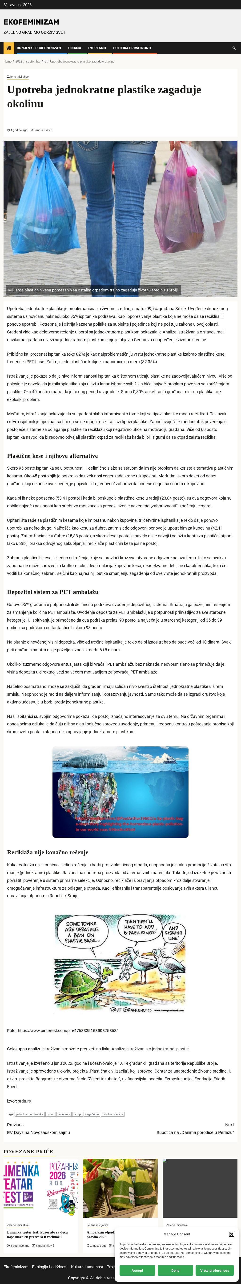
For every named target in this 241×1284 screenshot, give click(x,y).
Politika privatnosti (132, 48)
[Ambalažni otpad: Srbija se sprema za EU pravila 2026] (120, 1188)
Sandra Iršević (43, 130)
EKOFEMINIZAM (31, 22)
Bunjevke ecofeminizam (39, 48)
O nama (74, 48)
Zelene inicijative (18, 76)
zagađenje (92, 1114)
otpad (50, 1114)
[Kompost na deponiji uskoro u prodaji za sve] (200, 1188)
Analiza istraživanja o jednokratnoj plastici (150, 1049)
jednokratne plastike (29, 1114)
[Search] (234, 48)
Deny (175, 1270)
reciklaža (64, 1114)
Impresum (97, 48)
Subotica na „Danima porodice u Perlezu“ (195, 1128)
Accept (137, 1270)
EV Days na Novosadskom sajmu (38, 1128)
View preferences (214, 1270)
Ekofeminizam (16, 1267)
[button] (231, 1234)
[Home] (9, 48)
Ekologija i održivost (50, 1267)
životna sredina (112, 1114)
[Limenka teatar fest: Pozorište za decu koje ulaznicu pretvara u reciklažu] (41, 1188)
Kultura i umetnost (87, 1267)
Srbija (77, 1114)
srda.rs (24, 1101)
